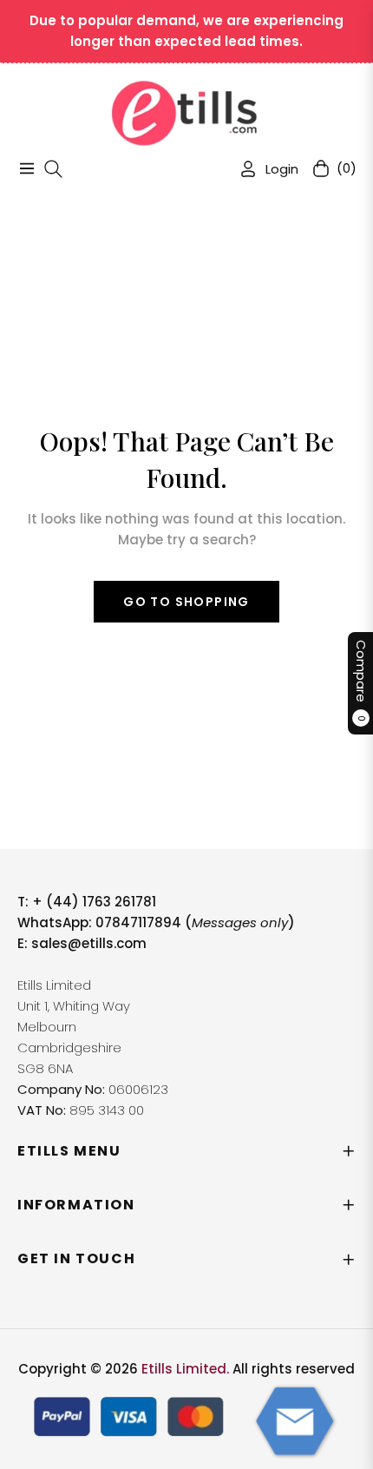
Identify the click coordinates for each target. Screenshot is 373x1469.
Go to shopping (186, 601)
